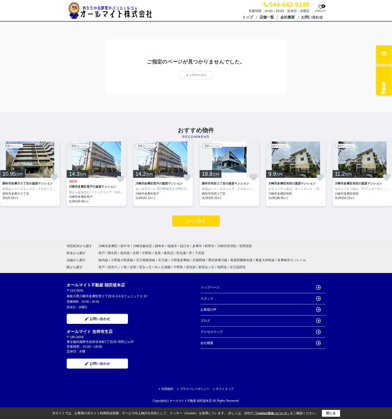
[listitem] (96, 173)
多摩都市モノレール (291, 260)
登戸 (102, 253)
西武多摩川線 (218, 260)
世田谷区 (245, 246)
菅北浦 (181, 253)
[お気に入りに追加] (54, 177)
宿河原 (125, 253)
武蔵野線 (199, 260)
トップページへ (196, 75)
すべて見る (196, 221)
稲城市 (172, 246)
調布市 (159, 246)
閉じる (331, 413)
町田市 (209, 246)
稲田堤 (222, 267)
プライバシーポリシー (194, 389)
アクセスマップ (212, 332)
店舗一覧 (267, 17)
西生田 (113, 253)
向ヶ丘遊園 (163, 267)
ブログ (205, 320)
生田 (136, 253)
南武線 (103, 260)
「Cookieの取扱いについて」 (272, 413)
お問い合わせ (312, 17)
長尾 (158, 253)
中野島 (147, 253)
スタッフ (207, 298)
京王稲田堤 (238, 267)
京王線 (163, 260)
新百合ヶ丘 (206, 267)
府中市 (125, 246)
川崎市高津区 (226, 246)
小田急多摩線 (181, 260)
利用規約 (167, 389)
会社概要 (287, 17)
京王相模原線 (146, 260)
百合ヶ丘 (145, 267)
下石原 (199, 253)
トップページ (210, 287)
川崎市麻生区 (142, 246)
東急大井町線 (265, 260)
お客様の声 (208, 309)
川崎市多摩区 (108, 246)
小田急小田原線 (122, 260)
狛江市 (184, 246)
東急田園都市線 (241, 260)
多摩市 (197, 246)
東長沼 (169, 253)
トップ (247, 17)
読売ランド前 (117, 267)
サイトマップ (225, 389)
